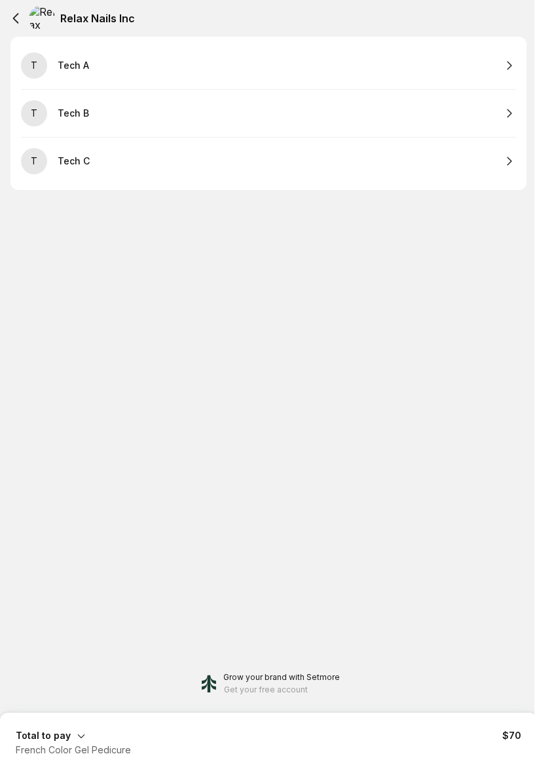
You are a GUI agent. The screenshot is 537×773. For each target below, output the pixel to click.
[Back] (16, 18)
